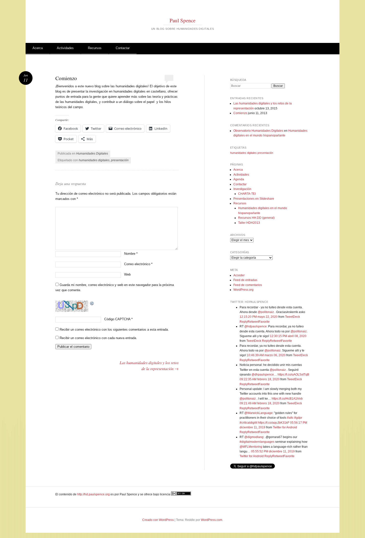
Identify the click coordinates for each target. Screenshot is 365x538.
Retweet (253, 321)
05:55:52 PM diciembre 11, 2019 (273, 451)
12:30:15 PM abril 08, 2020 (288, 336)
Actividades (65, 48)
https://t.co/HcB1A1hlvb (287, 398)
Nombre (131, 253)
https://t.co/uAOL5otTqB (293, 374)
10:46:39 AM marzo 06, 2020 (266, 355)
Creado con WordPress (158, 520)
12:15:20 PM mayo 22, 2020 (259, 316)
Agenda (238, 179)
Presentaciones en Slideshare (253, 198)
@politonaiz (266, 312)
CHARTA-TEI (247, 193)
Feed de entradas (245, 280)
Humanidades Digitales (92, 153)
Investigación (242, 189)
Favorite (264, 321)
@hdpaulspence (255, 326)
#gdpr (298, 417)
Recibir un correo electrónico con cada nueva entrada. (98, 338)
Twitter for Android (285, 427)
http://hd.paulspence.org (93, 494)
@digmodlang (253, 437)
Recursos (95, 48)
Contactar (123, 48)
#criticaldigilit (248, 422)
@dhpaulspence (263, 374)
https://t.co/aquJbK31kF (273, 422)
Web (127, 274)
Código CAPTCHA (117, 319)
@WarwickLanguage (258, 413)
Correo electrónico (138, 264)
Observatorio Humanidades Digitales (258, 130)
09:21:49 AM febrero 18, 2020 (260, 403)
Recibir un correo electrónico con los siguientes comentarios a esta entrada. (114, 329)
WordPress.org (243, 289)
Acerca (38, 48)
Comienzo (240, 113)
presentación (120, 160)
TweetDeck (292, 316)
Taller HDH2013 (249, 222)
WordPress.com (211, 520)
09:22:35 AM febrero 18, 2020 (260, 379)
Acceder (239, 275)
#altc (290, 417)
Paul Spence (182, 20)
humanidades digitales (94, 160)
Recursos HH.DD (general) (256, 218)
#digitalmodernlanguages (257, 441)
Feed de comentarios (247, 285)
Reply (244, 321)
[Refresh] (92, 303)
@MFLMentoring (251, 446)
